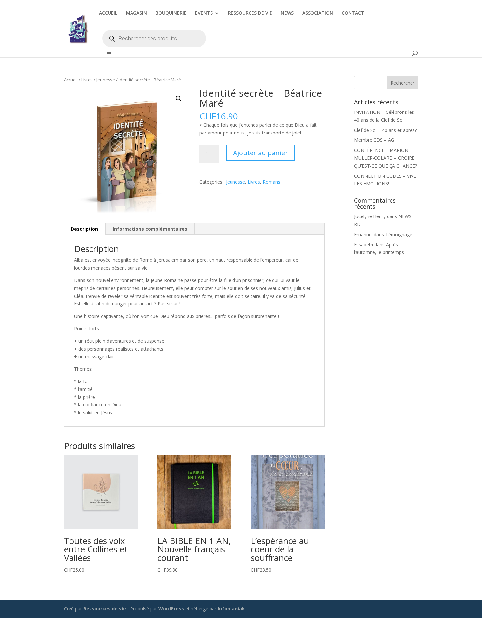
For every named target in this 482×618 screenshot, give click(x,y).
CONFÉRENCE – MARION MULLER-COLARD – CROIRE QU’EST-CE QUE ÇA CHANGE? (385, 158)
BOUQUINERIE (171, 13)
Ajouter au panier (260, 152)
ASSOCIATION (317, 13)
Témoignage (398, 234)
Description (84, 229)
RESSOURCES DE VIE (250, 13)
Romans (271, 182)
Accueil (71, 80)
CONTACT (353, 13)
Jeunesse (105, 80)
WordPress (171, 609)
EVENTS (204, 13)
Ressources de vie (105, 609)
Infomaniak (231, 609)
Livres (87, 80)
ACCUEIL (108, 13)
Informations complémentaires (150, 229)
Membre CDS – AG (374, 140)
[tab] (85, 229)
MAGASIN (136, 13)
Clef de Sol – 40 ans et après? (385, 130)
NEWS (287, 13)
